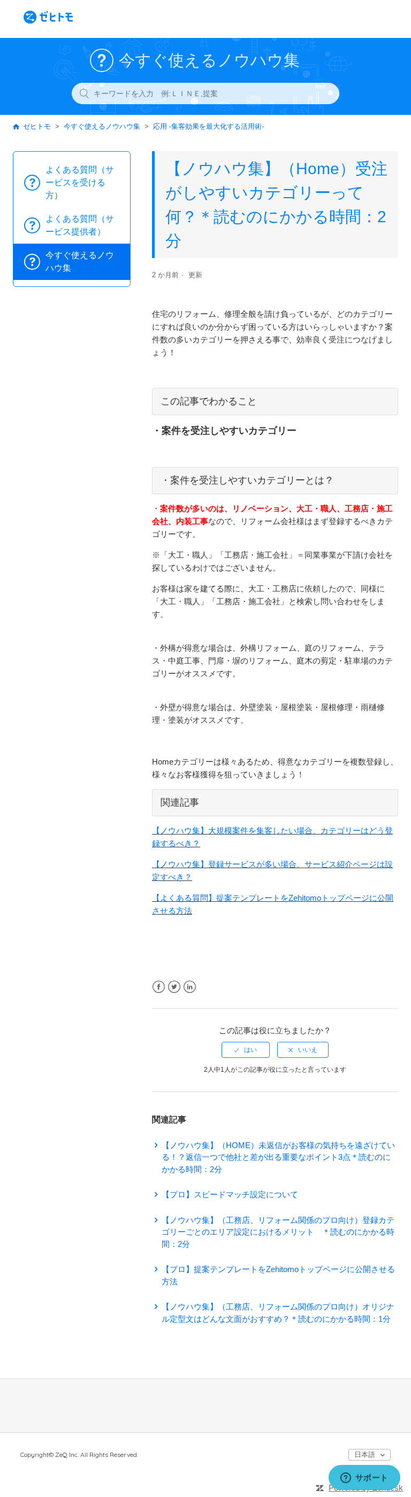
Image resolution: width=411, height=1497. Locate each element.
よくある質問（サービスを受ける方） (79, 182)
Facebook (158, 987)
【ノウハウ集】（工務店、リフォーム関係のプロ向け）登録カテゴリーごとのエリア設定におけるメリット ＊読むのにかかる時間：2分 (278, 1232)
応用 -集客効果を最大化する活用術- (208, 126)
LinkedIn (189, 987)
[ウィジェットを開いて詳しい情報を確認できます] (364, 1478)
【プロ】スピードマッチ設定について (230, 1194)
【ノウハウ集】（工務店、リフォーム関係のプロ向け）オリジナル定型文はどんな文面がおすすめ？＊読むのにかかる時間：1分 (278, 1312)
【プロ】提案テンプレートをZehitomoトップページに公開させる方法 (278, 1275)
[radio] (246, 1050)
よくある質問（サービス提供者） (79, 225)
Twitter (174, 987)
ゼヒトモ (37, 126)
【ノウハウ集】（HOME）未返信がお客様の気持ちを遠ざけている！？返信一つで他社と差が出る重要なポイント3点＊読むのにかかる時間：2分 (278, 1157)
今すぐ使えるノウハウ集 (102, 126)
